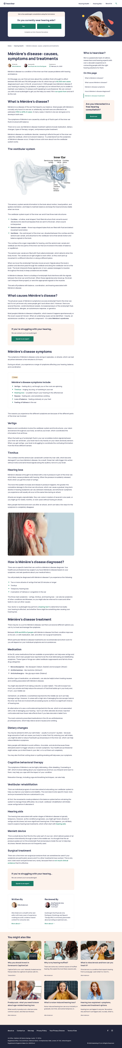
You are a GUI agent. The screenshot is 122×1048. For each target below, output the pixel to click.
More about (16, 924)
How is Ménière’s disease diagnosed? (97, 91)
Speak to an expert (22, 339)
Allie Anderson (16, 66)
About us (11, 1031)
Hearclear (10, 3)
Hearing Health (84, 4)
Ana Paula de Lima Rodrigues (37, 66)
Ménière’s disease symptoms (95, 87)
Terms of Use (72, 1031)
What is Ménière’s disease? (94, 78)
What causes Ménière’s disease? (96, 82)
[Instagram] (112, 1030)
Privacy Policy (42, 1031)
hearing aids (61, 824)
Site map (31, 1031)
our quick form (61, 91)
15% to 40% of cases (24, 112)
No (49, 26)
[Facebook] (108, 1030)
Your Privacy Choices (57, 1031)
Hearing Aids (97, 4)
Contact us (21, 1031)
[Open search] (116, 3)
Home (9, 46)
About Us (109, 4)
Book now (93, 116)
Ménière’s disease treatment (95, 96)
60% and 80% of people (24, 632)
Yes (23, 26)
